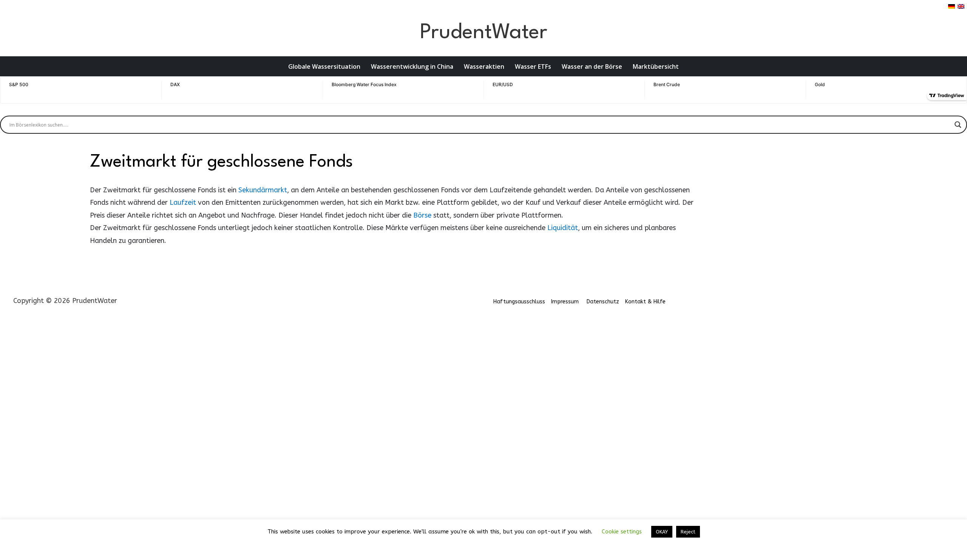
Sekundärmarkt (262, 190)
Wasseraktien (484, 66)
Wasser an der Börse (592, 66)
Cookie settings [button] (622, 531)
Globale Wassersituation (324, 66)
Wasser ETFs (533, 66)
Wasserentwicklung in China (412, 66)
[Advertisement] (787, 204)
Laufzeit (183, 202)
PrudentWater (483, 32)
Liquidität (562, 228)
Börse (422, 215)
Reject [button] (688, 532)
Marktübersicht (656, 66)
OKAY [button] (662, 532)
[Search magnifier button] (958, 124)
